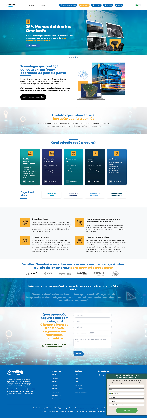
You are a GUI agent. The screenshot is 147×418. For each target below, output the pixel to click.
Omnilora (55, 374)
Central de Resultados (81, 392)
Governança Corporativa (66, 411)
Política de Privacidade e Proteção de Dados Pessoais (90, 411)
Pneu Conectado (57, 399)
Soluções (31, 5)
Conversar (126, 410)
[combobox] (111, 393)
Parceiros (85, 5)
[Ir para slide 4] (75, 57)
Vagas (76, 378)
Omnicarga (55, 388)
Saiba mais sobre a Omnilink (33, 97)
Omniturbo (55, 385)
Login (120, 5)
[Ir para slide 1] (69, 57)
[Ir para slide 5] (77, 57)
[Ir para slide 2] (71, 57)
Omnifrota (55, 381)
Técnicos (97, 5)
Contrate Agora (33, 45)
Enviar (78, 353)
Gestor (44, 411)
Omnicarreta (55, 392)
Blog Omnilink (79, 385)
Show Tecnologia (53, 411)
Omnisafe (55, 378)
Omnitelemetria (56, 395)
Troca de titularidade (69, 5)
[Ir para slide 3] (73, 57)
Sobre (76, 374)
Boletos (109, 5)
